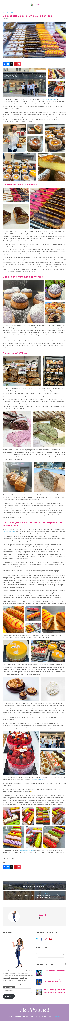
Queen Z (6, 18)
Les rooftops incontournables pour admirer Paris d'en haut (37, 886)
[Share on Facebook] (4, 64)
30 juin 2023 (11, 18)
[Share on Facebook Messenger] (8, 64)
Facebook (34, 779)
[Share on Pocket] (19, 64)
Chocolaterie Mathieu (9, 531)
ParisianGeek (55, 1016)
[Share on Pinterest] (15, 64)
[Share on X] (11, 64)
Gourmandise (8, 12)
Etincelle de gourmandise (48, 99)
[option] (51, 983)
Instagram (42, 779)
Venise (47, 893)
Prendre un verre (25, 884)
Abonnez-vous (9, 996)
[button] (24, 82)
